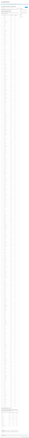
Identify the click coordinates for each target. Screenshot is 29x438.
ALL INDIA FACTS (5, 2)
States (20, 17)
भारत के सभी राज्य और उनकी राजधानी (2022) (23, 13)
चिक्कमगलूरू (6, 9)
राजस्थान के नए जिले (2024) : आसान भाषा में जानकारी (23, 12)
